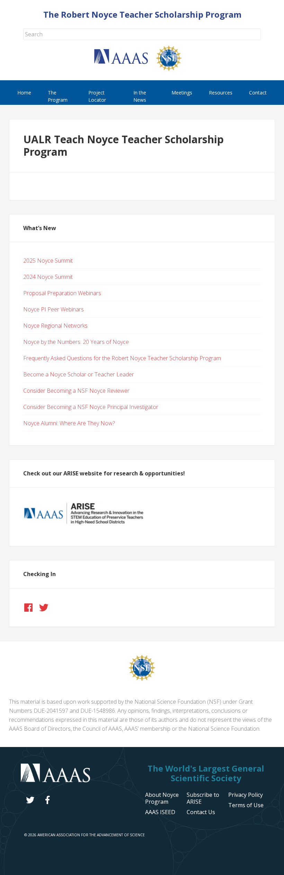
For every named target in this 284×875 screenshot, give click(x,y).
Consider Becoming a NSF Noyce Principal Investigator (90, 407)
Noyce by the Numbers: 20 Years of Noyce (76, 342)
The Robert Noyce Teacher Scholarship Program (142, 14)
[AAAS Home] (125, 62)
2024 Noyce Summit (48, 277)
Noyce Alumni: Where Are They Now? (69, 423)
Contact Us (201, 812)
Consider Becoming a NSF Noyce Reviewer (76, 390)
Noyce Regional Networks (55, 325)
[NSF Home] (173, 69)
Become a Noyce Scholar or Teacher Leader (78, 374)
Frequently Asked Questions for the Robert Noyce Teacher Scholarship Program (122, 358)
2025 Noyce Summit (48, 260)
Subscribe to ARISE (203, 798)
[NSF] (142, 679)
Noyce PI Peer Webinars (53, 309)
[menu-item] (245, 795)
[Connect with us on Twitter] (43, 607)
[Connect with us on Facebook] (28, 607)
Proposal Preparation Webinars (62, 293)
